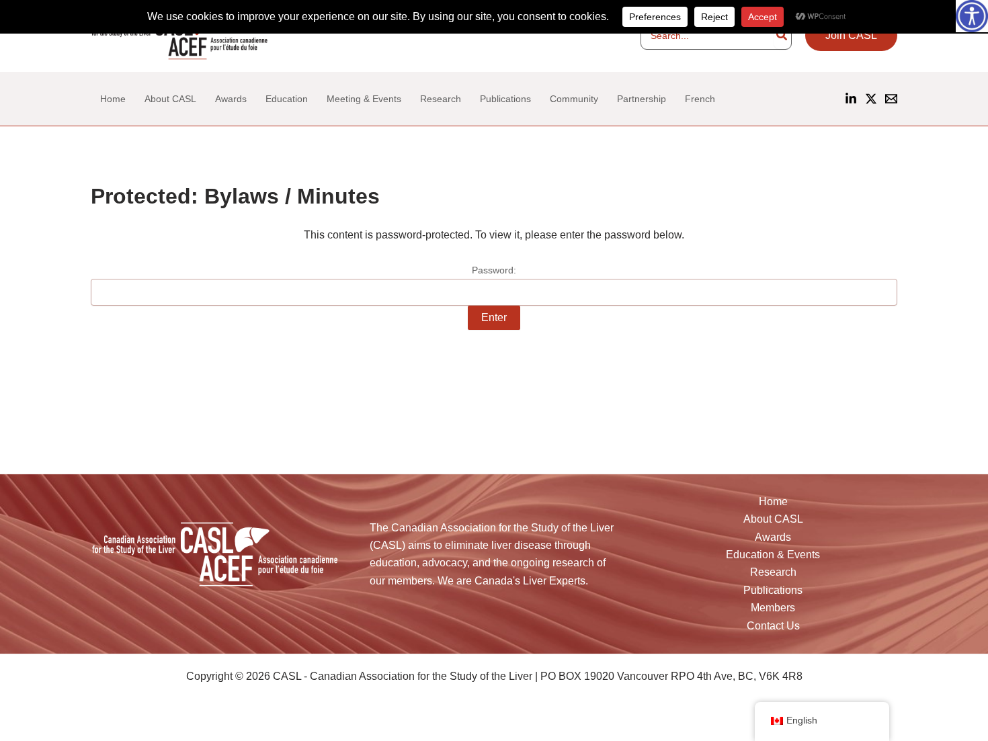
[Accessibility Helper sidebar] (972, 16)
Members (773, 607)
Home (773, 501)
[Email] (891, 99)
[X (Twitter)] (871, 99)
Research (773, 572)
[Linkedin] (851, 99)
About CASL (773, 519)
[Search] (782, 35)
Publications (772, 590)
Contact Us (773, 625)
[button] (851, 35)
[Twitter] (124, 719)
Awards (773, 537)
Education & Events (773, 554)
